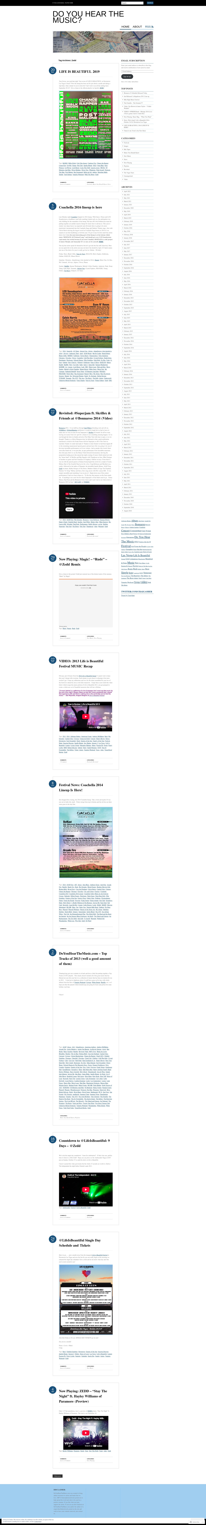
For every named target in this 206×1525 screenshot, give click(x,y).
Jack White (86, 522)
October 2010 (128, 504)
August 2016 (128, 271)
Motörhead (62, 907)
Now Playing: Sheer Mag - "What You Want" (138, 117)
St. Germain (92, 376)
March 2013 (127, 408)
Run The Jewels (105, 374)
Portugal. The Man (86, 1090)
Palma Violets (97, 1088)
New (137, 562)
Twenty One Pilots (88, 1103)
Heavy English (74, 1072)
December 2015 (128, 298)
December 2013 (128, 378)
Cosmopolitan (135, 530)
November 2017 (129, 241)
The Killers (70, 750)
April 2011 (127, 484)
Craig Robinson (94, 520)
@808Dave (62, 430)
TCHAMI (62, 378)
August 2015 (128, 311)
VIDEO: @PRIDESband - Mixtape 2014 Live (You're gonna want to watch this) (138, 113)
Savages (61, 376)
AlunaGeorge (80, 1047)
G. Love (148, 546)
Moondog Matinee (85, 745)
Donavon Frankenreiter (145, 534)
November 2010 (129, 501)
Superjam (62, 526)
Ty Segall (87, 918)
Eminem (67, 1067)
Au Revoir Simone (95, 1049)
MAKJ (99, 905)
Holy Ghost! (67, 903)
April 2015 (127, 324)
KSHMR (61, 367)
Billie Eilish (72, 163)
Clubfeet (95, 1058)
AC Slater (76, 351)
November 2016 (129, 261)
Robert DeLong (72, 748)
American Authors (90, 1047)
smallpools (76, 1094)
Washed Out (100, 918)
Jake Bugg (78, 1074)
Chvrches (68, 358)
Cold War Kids (88, 358)
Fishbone (98, 898)
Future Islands (94, 900)
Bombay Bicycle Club (103, 887)
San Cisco (106, 1092)
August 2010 (128, 511)
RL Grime (96, 374)
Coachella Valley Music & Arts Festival (96, 894)
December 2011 (128, 457)
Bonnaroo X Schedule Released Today (135, 93)
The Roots (68, 1103)
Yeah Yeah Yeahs (68, 1108)
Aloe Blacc (86, 885)
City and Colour (89, 891)
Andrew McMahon (98, 736)
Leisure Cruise (80, 1079)
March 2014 (127, 368)
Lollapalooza (134, 559)
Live (128, 558)
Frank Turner (85, 900)
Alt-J (73, 1047)
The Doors (75, 526)
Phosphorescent (75, 1090)
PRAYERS (62, 374)
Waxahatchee (63, 921)
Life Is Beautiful (81, 1208)
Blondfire (62, 1054)
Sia (71, 376)
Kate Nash (103, 903)
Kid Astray (81, 1076)
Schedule (84, 1356)
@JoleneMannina (72, 430)
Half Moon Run (87, 1070)
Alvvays (65, 353)
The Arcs (81, 378)
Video (126, 179)
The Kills (95, 378)
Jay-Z (108, 1074)
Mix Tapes (127, 149)
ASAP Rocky (88, 353)
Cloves (74, 358)
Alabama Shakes (75, 736)
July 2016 (127, 274)
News (109, 184)
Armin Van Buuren (83, 1049)
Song (86, 1451)
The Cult (66, 914)
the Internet (62, 916)
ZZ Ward (88, 921)
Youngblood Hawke (81, 1108)
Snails (86, 376)
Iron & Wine (101, 1072)
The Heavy (88, 378)
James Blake (86, 1074)
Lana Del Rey (73, 905)
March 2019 (127, 218)
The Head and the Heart (104, 914)
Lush (82, 367)
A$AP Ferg (70, 520)
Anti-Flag (103, 885)
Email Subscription (133, 60)
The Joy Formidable (77, 1099)
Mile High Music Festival (131, 100)
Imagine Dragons (68, 743)
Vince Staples (80, 380)
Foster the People (69, 900)
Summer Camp (84, 1094)
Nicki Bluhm (97, 1085)
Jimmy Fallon (124, 552)
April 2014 (127, 364)
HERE (102, 88)
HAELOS (103, 362)
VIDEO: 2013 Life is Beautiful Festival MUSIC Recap (81, 663)
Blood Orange (92, 887)
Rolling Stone (141, 569)
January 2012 (128, 454)
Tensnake (68, 378)
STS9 (99, 748)
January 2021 (128, 205)
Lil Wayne (68, 168)
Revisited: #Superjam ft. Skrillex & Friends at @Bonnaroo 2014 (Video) (85, 415)
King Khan (88, 1076)
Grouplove (109, 900)
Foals (108, 360)
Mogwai (109, 905)
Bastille (64, 887)
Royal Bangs (77, 1092)
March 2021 (127, 201)
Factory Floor (82, 898)
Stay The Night (93, 1451)
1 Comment (63, 762)
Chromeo (74, 891)
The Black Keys (135, 576)
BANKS (65, 163)
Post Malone (69, 172)
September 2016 (129, 268)
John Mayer (62, 1076)
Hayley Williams (64, 1072)
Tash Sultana (68, 174)
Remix (69, 628)
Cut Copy (71, 1060)
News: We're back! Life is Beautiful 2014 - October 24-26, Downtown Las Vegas (137, 121)
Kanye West (131, 552)
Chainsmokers (93, 356)
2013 (64, 736)
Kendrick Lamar (72, 1076)
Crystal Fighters (98, 358)
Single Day (91, 1356)
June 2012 (127, 438)
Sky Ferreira (68, 1094)
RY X (100, 1092)
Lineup (70, 367)
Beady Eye (71, 887)
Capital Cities (69, 739)
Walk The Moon (89, 174)
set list (100, 524)
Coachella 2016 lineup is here (80, 207)
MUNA (102, 168)
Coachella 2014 (63, 894)
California (76, 356)
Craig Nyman (146, 531)
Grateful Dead (72, 522)
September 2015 (129, 308)
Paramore (77, 1451)
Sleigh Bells (68, 912)
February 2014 (128, 371)
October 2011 (128, 464)
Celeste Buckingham (77, 1056)
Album (134, 520)
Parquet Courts (106, 1088)
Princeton (96, 1090)
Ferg (84, 1067)
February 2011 (128, 491)
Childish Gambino (72, 1352)
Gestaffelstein (66, 1070)
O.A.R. (147, 563)
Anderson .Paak (74, 353)
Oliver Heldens (76, 170)
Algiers (90, 351)
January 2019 (128, 225)
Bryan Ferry (71, 889)
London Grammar (79, 1081)
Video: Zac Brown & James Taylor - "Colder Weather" (137, 107)
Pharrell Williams (73, 909)
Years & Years (80, 254)
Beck (106, 736)
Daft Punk (78, 1060)
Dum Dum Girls (100, 896)
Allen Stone (141, 521)
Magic (64, 628)
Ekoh (78, 741)
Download (123, 537)
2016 (64, 351)
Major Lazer (92, 367)
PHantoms (92, 170)
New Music (90, 638)
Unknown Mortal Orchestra (67, 380)
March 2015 (127, 328)
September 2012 (129, 428)
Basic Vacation (68, 1051)
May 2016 (127, 281)
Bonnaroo (62, 428)
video (95, 526)
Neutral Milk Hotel (92, 907)
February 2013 (128, 411)
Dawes (108, 739)
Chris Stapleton (103, 356)
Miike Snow (92, 369)
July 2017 (127, 245)
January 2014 (128, 374)
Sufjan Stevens (101, 376)
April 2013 (127, 404)
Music (94, 745)
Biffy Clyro (92, 1051)
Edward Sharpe (78, 360)
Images (126, 146)
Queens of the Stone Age (87, 909)
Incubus (80, 522)
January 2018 (128, 238)
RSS (148, 26)
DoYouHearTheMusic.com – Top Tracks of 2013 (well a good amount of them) (85, 958)
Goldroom (86, 362)
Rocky (71, 1092)
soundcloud (136, 573)
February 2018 (128, 235)
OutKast (101, 907)
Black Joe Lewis (102, 1051)
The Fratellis (104, 1097)
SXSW (141, 573)
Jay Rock (102, 1074)
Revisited (95, 536)
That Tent (69, 526)
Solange (75, 912)
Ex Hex (103, 360)
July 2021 (127, 195)
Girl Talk (102, 900)
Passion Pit (99, 745)
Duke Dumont (91, 1063)
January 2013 (128, 414)
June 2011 (127, 477)
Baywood (81, 1051)
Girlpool (80, 362)
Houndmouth (92, 1072)
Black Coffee (63, 356)
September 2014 (129, 348)
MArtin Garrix (63, 1085)
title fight (80, 918)
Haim (60, 743)
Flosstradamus (105, 898)
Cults (66, 1060)
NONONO (66, 1088)
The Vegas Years (129, 173)
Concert (93, 739)
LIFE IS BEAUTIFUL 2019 (79, 71)
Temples (68, 1097)
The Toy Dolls (72, 918)
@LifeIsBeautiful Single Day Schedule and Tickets (80, 1243)
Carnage (108, 889)
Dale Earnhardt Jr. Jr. (88, 1060)
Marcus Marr (104, 1083)
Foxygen (77, 900)
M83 (86, 367)
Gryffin (69, 165)
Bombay (68, 1054)
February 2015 (128, 331)
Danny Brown (100, 739)
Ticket (76, 750)
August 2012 (128, 431)
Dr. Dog (83, 1063)
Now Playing (98, 638)
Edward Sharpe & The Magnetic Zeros (75, 1065)
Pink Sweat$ (100, 170)
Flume (61, 900)
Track (101, 1451)
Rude (73, 628)
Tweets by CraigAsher (128, 595)
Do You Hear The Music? (88, 17)
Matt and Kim (101, 367)
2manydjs (69, 351)
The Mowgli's (80, 1101)
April (81, 353)
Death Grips (107, 358)
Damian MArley (105, 520)
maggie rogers (95, 168)
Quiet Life (103, 1090)
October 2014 (128, 344)
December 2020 (128, 208)
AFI (75, 885)
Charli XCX (99, 1056)
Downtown (62, 741)
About (137, 26)
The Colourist (95, 1097)
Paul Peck (76, 524)
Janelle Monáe (88, 165)
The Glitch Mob (91, 914)
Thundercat (89, 526)
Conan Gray (62, 165)
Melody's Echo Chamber (71, 369)
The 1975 (75, 378)
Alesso (80, 885)
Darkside (67, 896)
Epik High (97, 360)
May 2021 (127, 198)
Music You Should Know (100, 184)
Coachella (74, 217)
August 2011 (128, 471)
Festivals (89, 184)
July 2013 (127, 394)
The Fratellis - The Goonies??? (133, 103)
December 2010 (128, 497)
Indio (81, 365)
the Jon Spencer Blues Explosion (77, 916)
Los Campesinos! (96, 1081)
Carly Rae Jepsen (82, 163)
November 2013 (129, 381)
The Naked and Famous (101, 916)
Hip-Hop (139, 549)
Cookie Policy (38, 1521)
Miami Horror (84, 369)
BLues (133, 525)
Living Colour (75, 745)
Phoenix (67, 1090)
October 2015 (128, 304)
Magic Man (67, 1083)
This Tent (83, 526)
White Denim (96, 982)
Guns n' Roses (95, 362)
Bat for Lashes (97, 353)
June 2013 (127, 398)
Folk (132, 546)
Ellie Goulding (88, 360)
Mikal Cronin (83, 1085)
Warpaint (101, 526)
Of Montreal (88, 1088)
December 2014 (128, 338)
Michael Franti (73, 1085)
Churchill (75, 1058)
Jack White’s (88, 428)
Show (84, 748)
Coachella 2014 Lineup (76, 894)
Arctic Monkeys (72, 1049)
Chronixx (62, 358)
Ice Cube (76, 365)
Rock (135, 568)
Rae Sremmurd (78, 172)
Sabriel (80, 748)
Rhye (91, 374)
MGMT (104, 905)
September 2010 (129, 507)
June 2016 (127, 278)
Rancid (86, 374)
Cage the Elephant (81, 889)
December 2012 (128, 418)
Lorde (94, 905)
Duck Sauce (91, 896)
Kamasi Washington (102, 365)
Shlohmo (106, 909)
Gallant (65, 362)
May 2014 (127, 361)
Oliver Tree (84, 170)
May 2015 (127, 321)
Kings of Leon (84, 1354)
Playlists (77, 1118)
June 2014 (127, 358)
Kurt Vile (72, 1079)
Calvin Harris (84, 356)
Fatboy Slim (90, 898)
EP (150, 542)
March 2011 (127, 487)
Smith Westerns (92, 748)
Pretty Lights (70, 1356)
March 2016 (127, 288)
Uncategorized (128, 176)
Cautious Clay (92, 163)
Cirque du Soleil (85, 739)
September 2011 (129, 467)
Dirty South (69, 1063)
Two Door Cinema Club (102, 1103)
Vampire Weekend (78, 174)
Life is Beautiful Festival (99, 1255)
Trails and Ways (77, 1103)
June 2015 (127, 318)
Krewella (65, 905)
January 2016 (128, 294)
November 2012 (129, 421)
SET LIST (78, 482)
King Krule (95, 1076)
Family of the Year (98, 741)
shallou (94, 172)
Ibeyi (70, 365)
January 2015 (128, 334)
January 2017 (128, 255)
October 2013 (128, 384)
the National (104, 1101)
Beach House (106, 353)
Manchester (141, 559)
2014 (64, 520)
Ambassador (66, 1208)
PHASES (102, 371)
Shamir (97, 260)
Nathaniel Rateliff (70, 371)
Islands (108, 1072)
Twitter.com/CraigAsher (136, 591)
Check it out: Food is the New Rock (135, 131)
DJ (138, 534)
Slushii (61, 174)
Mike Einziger (103, 522)
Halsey (109, 362)
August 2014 (128, 351)
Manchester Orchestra (92, 1083)
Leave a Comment (65, 184)
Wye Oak (78, 921)
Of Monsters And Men (92, 371)
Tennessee (147, 572)
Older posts (57, 1476)
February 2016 (128, 291)
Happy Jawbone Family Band (102, 1070)
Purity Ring (70, 374)
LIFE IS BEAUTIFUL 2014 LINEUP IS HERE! (136, 126)
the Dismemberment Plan (77, 914)
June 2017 (127, 248)
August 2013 (128, 391)
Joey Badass (87, 743)
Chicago (127, 527)
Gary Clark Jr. (72, 362)
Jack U (86, 365)
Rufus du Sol (88, 172)
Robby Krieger (93, 524)
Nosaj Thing (80, 371)
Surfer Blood (91, 912)
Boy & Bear (74, 1054)
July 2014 (127, 354)
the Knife (90, 916)
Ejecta (90, 1065)
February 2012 (128, 451)
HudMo (66, 266)
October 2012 (128, 424)
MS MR (68, 907)
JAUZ (94, 165)
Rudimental (94, 1092)
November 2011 (129, 461)
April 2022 (127, 191)
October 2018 (128, 228)
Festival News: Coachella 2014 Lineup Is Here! (81, 787)
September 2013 (129, 388)
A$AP (64, 1047)
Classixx (97, 891)
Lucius (104, 1081)
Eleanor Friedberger (99, 1065)
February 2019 (128, 221)
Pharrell (65, 909)
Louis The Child (85, 168)
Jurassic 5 (95, 743)
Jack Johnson (63, 1074)
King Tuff (103, 1076)
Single (82, 1451)
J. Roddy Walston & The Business (82, 903)
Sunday (97, 1356)
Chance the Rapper (102, 163)
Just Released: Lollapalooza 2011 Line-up (136, 96)
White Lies (71, 921)
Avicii (104, 1049)
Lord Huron (75, 168)
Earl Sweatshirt (71, 741)
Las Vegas (102, 743)
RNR (65, 748)
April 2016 (127, 284)
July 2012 (127, 434)
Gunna (74, 165)
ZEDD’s (90, 1411)
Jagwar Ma (96, 903)
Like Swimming (90, 1079)
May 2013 (127, 401)
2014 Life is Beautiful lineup (87, 676)
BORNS (70, 356)
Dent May (62, 1063)
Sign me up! (127, 76)
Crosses (61, 896)
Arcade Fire (62, 1049)
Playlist (135, 566)
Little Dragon (87, 905)
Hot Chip (80, 165)
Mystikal (69, 524)
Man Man (83, 1083)
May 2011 (127, 481)
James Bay (92, 365)
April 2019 (127, 215)
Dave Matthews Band (127, 534)
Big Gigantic (78, 520)
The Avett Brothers (84, 1097)
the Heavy (67, 271)
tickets (101, 378)
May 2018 (127, 231)
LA (66, 367)
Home (125, 26)
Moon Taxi (100, 369)
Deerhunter (62, 360)
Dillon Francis (75, 896)
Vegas (97, 750)
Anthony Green (94, 885)
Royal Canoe (86, 1092)
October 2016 (128, 265)
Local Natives (69, 1081)
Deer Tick (108, 1060)
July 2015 (127, 314)
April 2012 (127, 444)
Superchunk (82, 912)
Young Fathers (99, 380)
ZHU (110, 380)
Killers (77, 1354)
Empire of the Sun (86, 741)
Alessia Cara (81, 268)
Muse (73, 907)
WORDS (86, 482)
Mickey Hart (94, 522)
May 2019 (127, 211)
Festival (107, 741)
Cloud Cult (88, 1058)
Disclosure (70, 360)
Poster (106, 745)
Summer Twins (94, 1094)
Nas (77, 907)
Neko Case (82, 907)
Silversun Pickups (78, 376)
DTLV (136, 542)
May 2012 (127, 441)
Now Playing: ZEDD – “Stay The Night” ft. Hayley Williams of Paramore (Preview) (83, 1396)
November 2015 (129, 301)
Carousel (61, 1056)
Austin (122, 525)
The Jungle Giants (89, 1099)
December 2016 (128, 258)
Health (61, 365)
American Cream (86, 736)
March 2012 (127, 448)
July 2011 (127, 474)
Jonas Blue (100, 165)
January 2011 (128, 494)
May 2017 (127, 251)
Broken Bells (63, 889)
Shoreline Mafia (102, 172)
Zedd (96, 174)
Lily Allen (99, 1079)
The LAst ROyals (69, 1101)
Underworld (107, 378)
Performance (84, 524)
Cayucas (76, 739)
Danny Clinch (63, 522)
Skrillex (91, 432)
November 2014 (129, 341)
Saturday (78, 1356)
